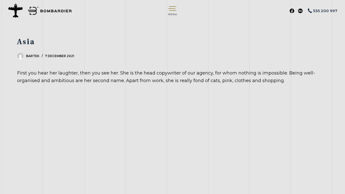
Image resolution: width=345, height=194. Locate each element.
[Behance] (300, 11)
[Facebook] (292, 11)
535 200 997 (325, 10)
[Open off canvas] (172, 10)
